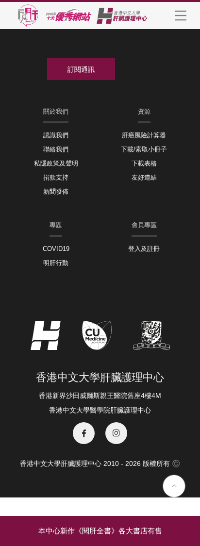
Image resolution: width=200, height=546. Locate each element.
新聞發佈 (55, 191)
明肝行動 (55, 262)
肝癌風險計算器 (144, 135)
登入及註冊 (144, 248)
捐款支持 (55, 177)
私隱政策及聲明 (56, 163)
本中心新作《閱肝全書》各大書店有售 (100, 531)
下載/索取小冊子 (144, 149)
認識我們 (55, 135)
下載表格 (144, 163)
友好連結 (144, 177)
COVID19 (56, 248)
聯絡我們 (55, 149)
